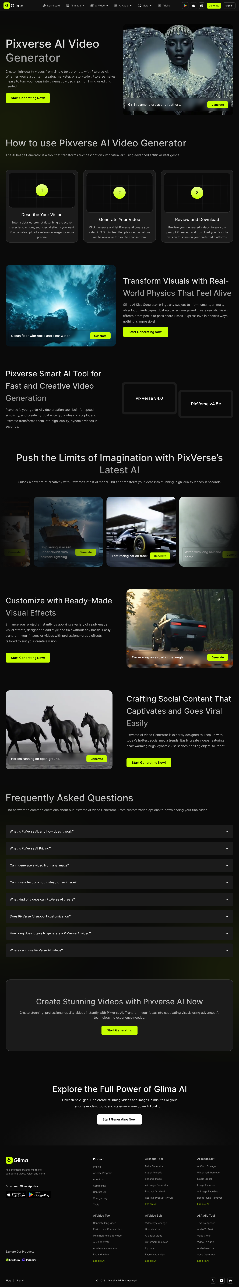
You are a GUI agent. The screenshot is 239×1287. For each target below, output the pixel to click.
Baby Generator (154, 1166)
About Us (98, 1179)
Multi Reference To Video (107, 1235)
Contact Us (99, 1191)
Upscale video (153, 1229)
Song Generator (206, 1254)
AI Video (100, 5)
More (145, 5)
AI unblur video (153, 1235)
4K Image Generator (156, 1185)
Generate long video (104, 1222)
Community (99, 1185)
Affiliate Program (102, 1173)
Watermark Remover (208, 1172)
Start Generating (119, 1030)
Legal (20, 1280)
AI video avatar (101, 1241)
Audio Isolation (205, 1248)
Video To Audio (205, 1241)
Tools (96, 1204)
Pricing (167, 5)
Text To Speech (206, 1222)
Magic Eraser (204, 1178)
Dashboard (53, 5)
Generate (214, 5)
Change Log (100, 1198)
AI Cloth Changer (207, 1166)
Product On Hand (155, 1191)
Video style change (156, 1222)
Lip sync (150, 1248)
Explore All (151, 1203)
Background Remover (209, 1197)
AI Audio (123, 5)
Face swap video (154, 1254)
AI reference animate (105, 1248)
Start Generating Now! (28, 98)
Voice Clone (203, 1235)
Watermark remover (156, 1241)
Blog (8, 1280)
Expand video (101, 1254)
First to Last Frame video (107, 1229)
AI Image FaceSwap (208, 1191)
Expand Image (153, 1178)
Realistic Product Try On (159, 1197)
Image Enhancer (206, 1185)
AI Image (76, 5)
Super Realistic (153, 1172)
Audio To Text (205, 1229)
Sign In (229, 5)
